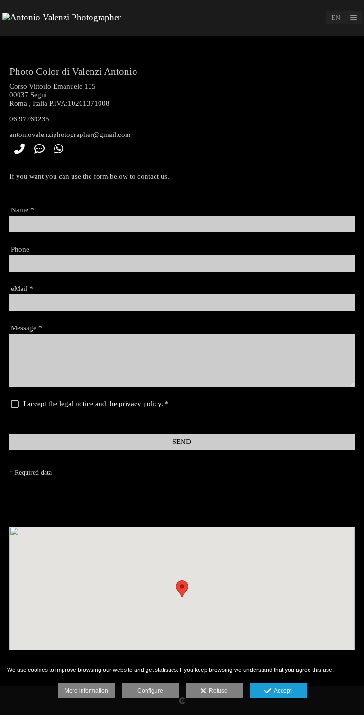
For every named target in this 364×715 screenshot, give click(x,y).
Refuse (217, 691)
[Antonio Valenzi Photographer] (61, 18)
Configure (150, 691)
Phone (20, 249)
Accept (281, 691)
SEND (182, 441)
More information (86, 691)
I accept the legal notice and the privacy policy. (93, 403)
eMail (22, 288)
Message (26, 328)
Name (22, 210)
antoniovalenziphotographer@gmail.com (70, 134)
